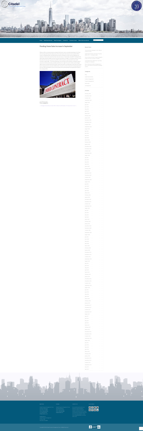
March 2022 (87, 192)
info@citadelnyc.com (44, 413)
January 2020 (87, 250)
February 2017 (88, 327)
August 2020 (87, 234)
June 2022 (87, 186)
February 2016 (88, 353)
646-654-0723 (44, 412)
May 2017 (87, 320)
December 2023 (88, 146)
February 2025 (88, 115)
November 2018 (88, 281)
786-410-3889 (61, 411)
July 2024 (86, 131)
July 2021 (86, 210)
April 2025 (87, 111)
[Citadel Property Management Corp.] (13, 4)
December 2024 (88, 120)
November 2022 (88, 175)
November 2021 (88, 201)
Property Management (89, 81)
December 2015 (88, 358)
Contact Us (65, 40)
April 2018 (87, 296)
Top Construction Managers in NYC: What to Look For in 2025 (93, 51)
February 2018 (88, 300)
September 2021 (88, 206)
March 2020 (87, 245)
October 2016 (87, 336)
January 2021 (87, 223)
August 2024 (87, 128)
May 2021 (87, 214)
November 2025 (88, 95)
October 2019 (87, 256)
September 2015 (88, 364)
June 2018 (87, 292)
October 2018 (87, 283)
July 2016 (86, 342)
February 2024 (88, 142)
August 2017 (87, 314)
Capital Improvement (89, 76)
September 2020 (88, 232)
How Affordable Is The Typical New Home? (68, 105)
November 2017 (88, 307)
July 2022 (86, 184)
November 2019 (88, 254)
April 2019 (87, 269)
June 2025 (87, 106)
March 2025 (87, 113)
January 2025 (87, 117)
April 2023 (87, 164)
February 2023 (88, 168)
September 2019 (88, 258)
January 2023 (87, 170)
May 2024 (87, 135)
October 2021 (87, 203)
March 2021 (87, 219)
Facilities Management (89, 79)
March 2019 (87, 272)
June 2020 (87, 239)
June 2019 (87, 265)
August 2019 (87, 261)
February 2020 (88, 247)
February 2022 (88, 195)
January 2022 (87, 197)
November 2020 (88, 228)
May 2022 (87, 188)
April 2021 (87, 217)
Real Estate (87, 83)
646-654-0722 (45, 411)
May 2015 (87, 366)
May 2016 (87, 347)
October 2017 (87, 309)
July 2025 (86, 104)
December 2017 (88, 305)
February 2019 (88, 274)
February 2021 (88, 221)
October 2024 (87, 124)
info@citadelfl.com (59, 412)
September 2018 (88, 285)
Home (41, 40)
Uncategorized (88, 85)
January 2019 (87, 276)
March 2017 (87, 325)
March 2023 (87, 166)
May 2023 (87, 161)
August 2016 (87, 340)
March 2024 (87, 139)
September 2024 (88, 126)
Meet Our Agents (57, 40)
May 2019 (87, 267)
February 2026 (88, 93)
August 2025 (87, 102)
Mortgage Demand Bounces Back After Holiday (49, 105)
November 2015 (88, 360)
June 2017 (87, 318)
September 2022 (88, 179)
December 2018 (88, 278)
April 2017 (87, 322)
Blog (86, 74)
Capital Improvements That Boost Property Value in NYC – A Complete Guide (93, 54)
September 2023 (88, 153)
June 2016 (87, 344)
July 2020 (86, 236)
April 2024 (87, 137)
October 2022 (87, 177)
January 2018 (87, 303)
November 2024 (88, 122)
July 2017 (86, 316)
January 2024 (87, 144)
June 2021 (87, 212)
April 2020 (87, 243)
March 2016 (87, 351)
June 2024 (87, 133)
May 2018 (87, 294)
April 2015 (87, 369)
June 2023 (87, 159)
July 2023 (86, 157)
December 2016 (88, 331)
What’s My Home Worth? (83, 40)
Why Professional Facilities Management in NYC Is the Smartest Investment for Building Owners (93, 65)
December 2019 (88, 252)
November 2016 (88, 333)
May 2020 (87, 241)
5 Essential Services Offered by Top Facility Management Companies (93, 61)
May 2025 (87, 109)
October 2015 (87, 362)
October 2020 (87, 230)
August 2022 (87, 181)
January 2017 (87, 329)
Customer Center (73, 40)
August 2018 (87, 287)
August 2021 (87, 208)
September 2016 (88, 338)
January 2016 (87, 355)
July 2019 (86, 263)
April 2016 (87, 349)
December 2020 (88, 225)
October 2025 (87, 98)
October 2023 (87, 150)
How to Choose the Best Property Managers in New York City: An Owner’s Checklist (93, 58)
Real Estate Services (48, 40)
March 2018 (87, 298)
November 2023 (88, 148)
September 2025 (88, 100)
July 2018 (86, 289)
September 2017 (88, 311)
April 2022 (87, 190)
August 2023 (87, 155)
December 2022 (88, 172)
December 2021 (88, 199)
